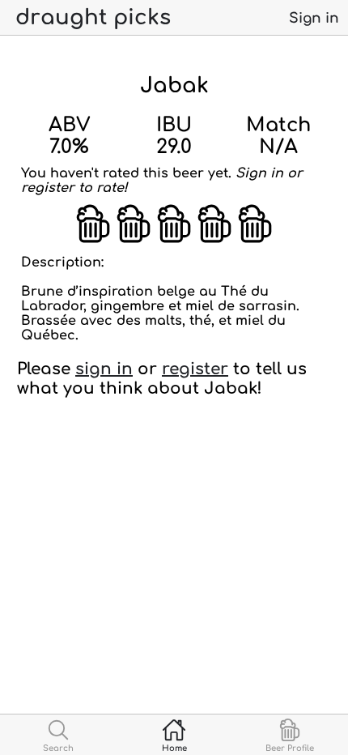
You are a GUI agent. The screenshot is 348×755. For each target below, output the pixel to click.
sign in (104, 369)
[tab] (58, 734)
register (195, 369)
